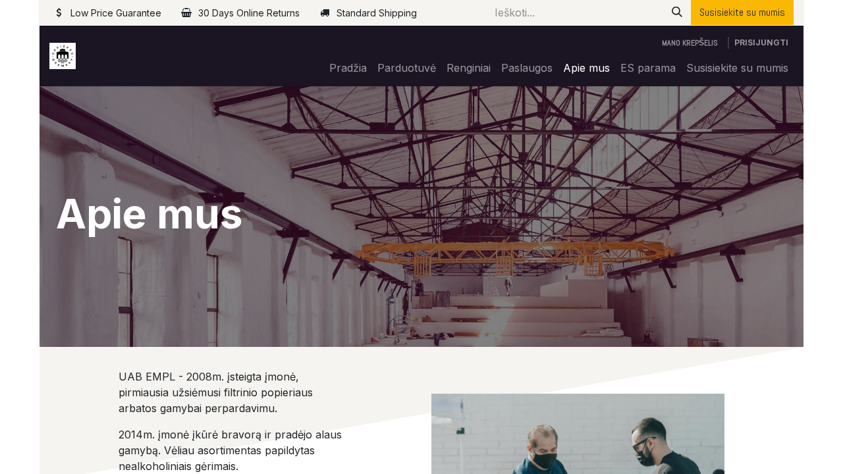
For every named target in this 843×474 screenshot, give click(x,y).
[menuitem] (348, 68)
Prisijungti (761, 42)
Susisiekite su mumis (742, 12)
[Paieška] (677, 12)
